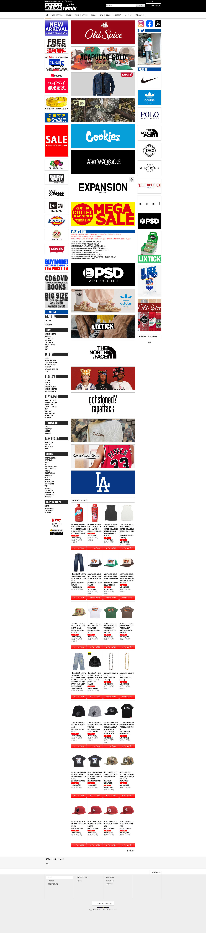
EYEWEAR (48, 460)
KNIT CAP (48, 411)
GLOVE (47, 488)
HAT (46, 409)
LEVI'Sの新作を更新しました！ (89, 244)
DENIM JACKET (50, 365)
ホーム (50, 877)
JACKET (48, 358)
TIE (46, 486)
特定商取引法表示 (53, 884)
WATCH (47, 462)
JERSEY (48, 367)
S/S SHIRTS (49, 340)
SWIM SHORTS (50, 391)
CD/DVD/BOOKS (51, 458)
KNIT (46, 349)
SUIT (46, 347)
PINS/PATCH (49, 493)
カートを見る (110, 880)
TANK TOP (48, 325)
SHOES (47, 427)
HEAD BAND (49, 482)
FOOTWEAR (49, 510)
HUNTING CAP (50, 413)
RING (46, 449)
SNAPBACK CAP (51, 402)
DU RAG (48, 480)
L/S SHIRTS (49, 343)
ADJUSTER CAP (51, 407)
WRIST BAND (49, 484)
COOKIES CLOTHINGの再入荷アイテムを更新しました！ (97, 257)
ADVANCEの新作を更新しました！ (90, 255)
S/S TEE (48, 321)
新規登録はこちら (82, 877)
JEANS (47, 380)
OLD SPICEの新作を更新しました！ (91, 241)
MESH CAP (49, 405)
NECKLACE (49, 447)
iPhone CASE (50, 495)
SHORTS (48, 385)
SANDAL (48, 433)
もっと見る (131, 851)
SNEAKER (48, 429)
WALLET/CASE (50, 469)
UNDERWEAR (50, 473)
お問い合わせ (110, 877)
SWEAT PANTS (50, 387)
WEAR (47, 506)
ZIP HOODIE (49, 338)
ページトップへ (156, 872)
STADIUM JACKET (51, 369)
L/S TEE (48, 323)
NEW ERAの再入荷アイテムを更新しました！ (94, 250)
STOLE (47, 477)
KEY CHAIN (49, 490)
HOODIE (48, 336)
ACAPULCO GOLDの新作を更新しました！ (93, 248)
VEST (47, 371)
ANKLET (48, 444)
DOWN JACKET (50, 360)
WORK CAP (49, 415)
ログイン (79, 880)
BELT (47, 464)
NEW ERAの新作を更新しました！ (90, 259)
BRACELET (49, 442)
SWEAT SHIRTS (50, 334)
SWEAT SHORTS (51, 389)
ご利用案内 (51, 880)
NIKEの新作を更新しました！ (88, 252)
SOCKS (47, 471)
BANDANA (48, 475)
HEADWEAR (49, 508)
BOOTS (47, 431)
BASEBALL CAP (51, 400)
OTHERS (48, 418)
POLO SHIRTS (50, 345)
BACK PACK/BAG (51, 466)
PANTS (47, 382)
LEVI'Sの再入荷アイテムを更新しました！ (92, 246)
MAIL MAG (109, 884)
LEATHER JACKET (51, 363)
